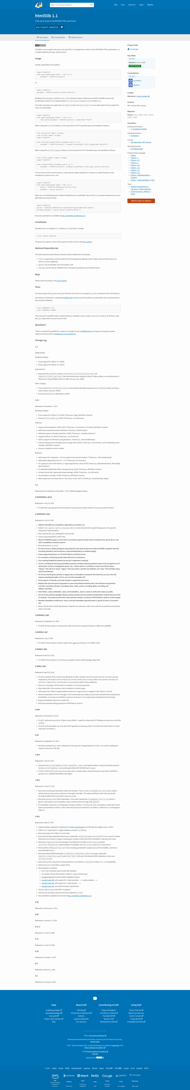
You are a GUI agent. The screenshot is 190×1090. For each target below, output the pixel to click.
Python (133, 155)
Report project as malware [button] (141, 201)
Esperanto (139, 1068)
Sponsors (131, 5)
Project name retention (52, 1019)
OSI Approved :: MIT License (141, 142)
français (61, 1068)
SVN (100, 827)
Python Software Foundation (94, 1048)
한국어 (146, 1068)
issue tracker (62, 280)
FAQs (54, 1022)
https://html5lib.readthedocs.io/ (73, 216)
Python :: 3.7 (135, 170)
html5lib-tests (67, 298)
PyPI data (131, 59)
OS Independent (137, 149)
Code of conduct (135, 1016)
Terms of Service (135, 1010)
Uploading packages (52, 1013)
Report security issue (136, 1013)
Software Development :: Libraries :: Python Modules (141, 187)
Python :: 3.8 (135, 172)
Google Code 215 (48, 877)
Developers (135, 135)
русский (126, 1068)
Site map (95, 1054)
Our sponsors (81, 1022)
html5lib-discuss (86, 331)
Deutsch (101, 1068)
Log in (141, 5)
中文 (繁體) (118, 1068)
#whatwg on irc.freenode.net (65, 334)
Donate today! (95, 1041)
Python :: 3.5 (135, 165)
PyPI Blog (80, 1010)
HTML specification (77, 827)
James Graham (141, 96)
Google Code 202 (48, 886)
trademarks (115, 1045)
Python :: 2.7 (135, 160)
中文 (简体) (109, 1068)
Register (150, 5)
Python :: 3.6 (135, 168)
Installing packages (53, 1010)
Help (115, 5)
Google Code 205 (48, 883)
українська (87, 1068)
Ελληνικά (94, 1068)
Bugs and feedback (109, 1010)
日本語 (67, 1068)
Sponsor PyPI (109, 1019)
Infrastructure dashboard (80, 1013)
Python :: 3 (134, 163)
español (54, 1068)
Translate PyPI (108, 1016)
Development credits (107, 1022)
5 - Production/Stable (139, 129)
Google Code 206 (48, 880)
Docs (123, 5)
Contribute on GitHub (108, 1013)
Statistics (81, 1016)
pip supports (87, 242)
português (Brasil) (76, 1068)
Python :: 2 (134, 158)
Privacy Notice (135, 1019)
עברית (132, 1068)
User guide (53, 1016)
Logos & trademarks (81, 1019)
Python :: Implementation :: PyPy (142, 180)
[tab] (42, 37)
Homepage (134, 49)
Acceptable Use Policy (135, 1022)
